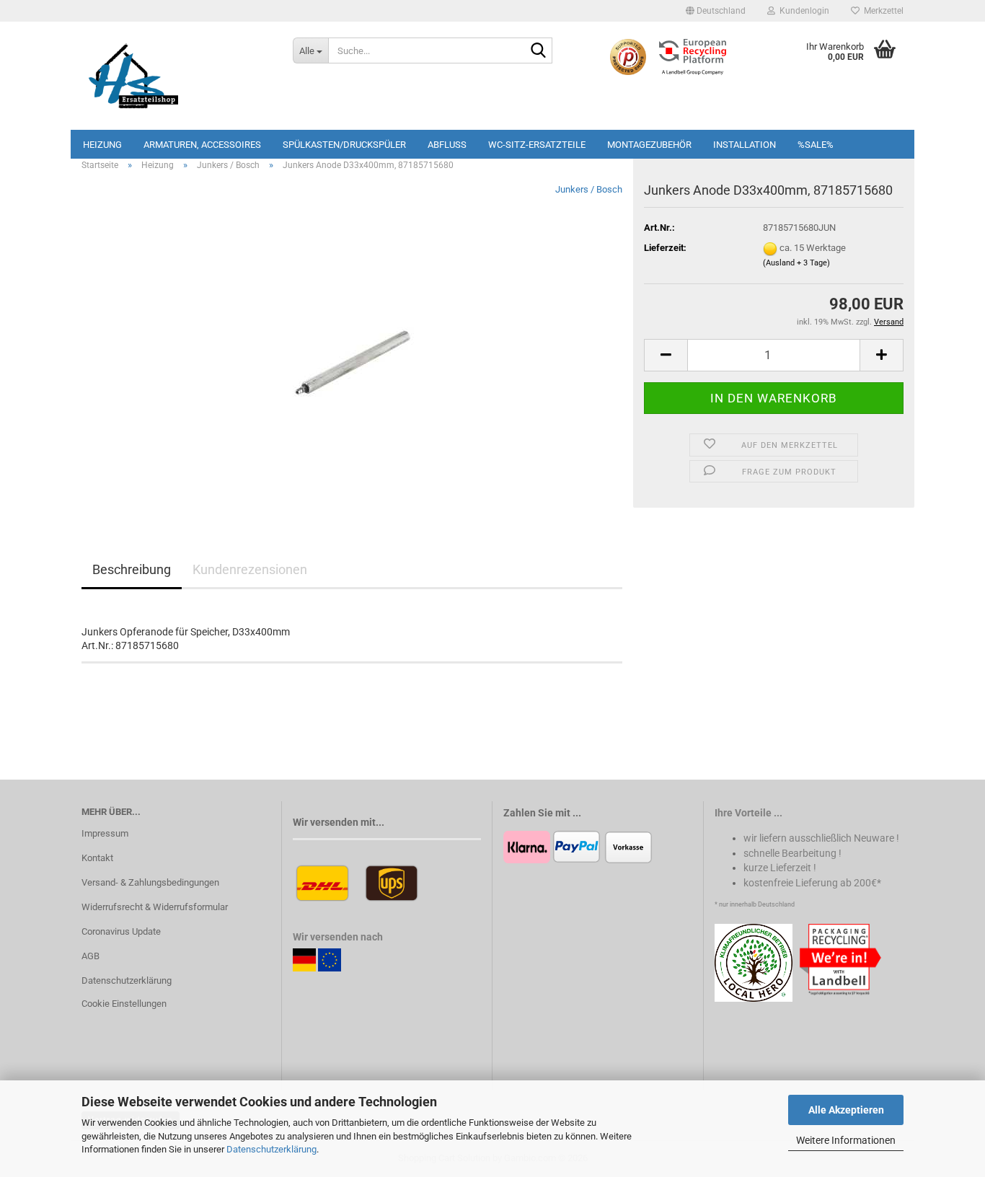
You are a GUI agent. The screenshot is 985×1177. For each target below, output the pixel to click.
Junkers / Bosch (588, 189)
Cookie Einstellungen (124, 1003)
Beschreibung (131, 569)
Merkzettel (882, 11)
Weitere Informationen (846, 1140)
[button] (715, 11)
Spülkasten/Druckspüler (344, 144)
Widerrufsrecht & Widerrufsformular (154, 907)
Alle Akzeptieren (846, 1110)
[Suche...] (538, 51)
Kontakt (97, 857)
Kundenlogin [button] (802, 11)
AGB (90, 956)
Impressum (104, 833)
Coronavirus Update (121, 931)
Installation (744, 144)
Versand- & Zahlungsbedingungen (150, 882)
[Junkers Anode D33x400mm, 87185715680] (352, 344)
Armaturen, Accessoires (202, 144)
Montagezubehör (649, 144)
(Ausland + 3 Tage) (796, 263)
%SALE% (816, 144)
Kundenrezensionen (250, 569)
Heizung (102, 144)
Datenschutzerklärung (271, 1149)
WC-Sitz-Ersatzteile (537, 144)
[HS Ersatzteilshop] (176, 76)
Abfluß (447, 144)
